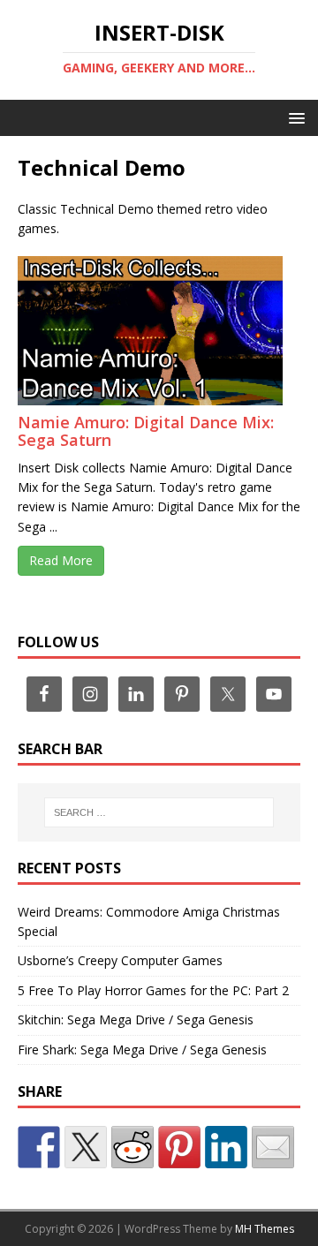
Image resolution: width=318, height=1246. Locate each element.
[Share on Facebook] (39, 1147)
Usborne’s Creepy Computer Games (120, 960)
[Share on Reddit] (132, 1147)
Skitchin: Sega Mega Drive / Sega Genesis (136, 1019)
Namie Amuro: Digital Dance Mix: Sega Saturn (146, 431)
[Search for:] (159, 812)
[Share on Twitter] (85, 1147)
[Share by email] (273, 1147)
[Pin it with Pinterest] (179, 1147)
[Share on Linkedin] (226, 1147)
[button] (294, 117)
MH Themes (264, 1228)
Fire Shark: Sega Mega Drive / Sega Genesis (142, 1049)
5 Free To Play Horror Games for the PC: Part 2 (153, 990)
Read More (61, 560)
